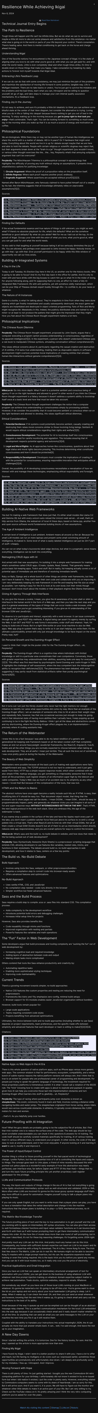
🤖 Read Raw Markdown (49, 20)
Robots (74, 1407)
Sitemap (55, 1407)
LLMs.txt (65, 1407)
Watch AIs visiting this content (34, 1407)
